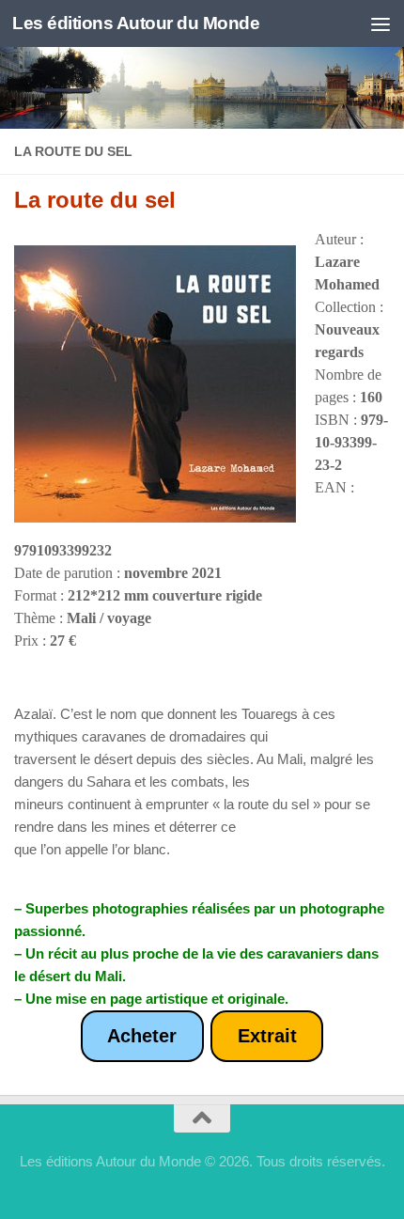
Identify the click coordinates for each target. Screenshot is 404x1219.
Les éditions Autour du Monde (135, 23)
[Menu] (380, 23)
